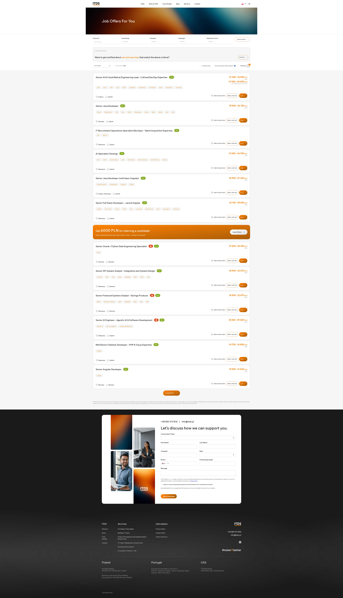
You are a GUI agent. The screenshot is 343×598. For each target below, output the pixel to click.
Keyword (96, 38)
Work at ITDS (153, 4)
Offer (143, 4)
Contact (197, 4)
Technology (125, 38)
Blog (177, 4)
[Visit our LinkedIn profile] (249, 4)
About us (187, 4)
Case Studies (167, 4)
